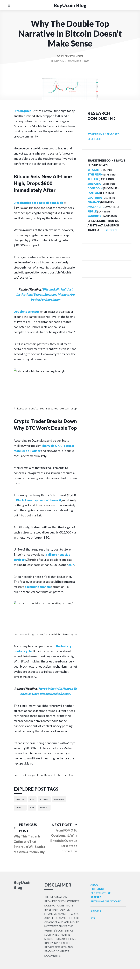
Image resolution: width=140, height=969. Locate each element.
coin (71, 565)
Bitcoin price (22, 111)
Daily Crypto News (70, 56)
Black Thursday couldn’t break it (38, 500)
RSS (92, 918)
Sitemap (95, 911)
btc (32, 799)
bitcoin (20, 799)
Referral (96, 897)
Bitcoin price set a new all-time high (38, 202)
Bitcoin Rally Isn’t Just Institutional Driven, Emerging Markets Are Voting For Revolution (45, 294)
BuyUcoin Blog (70, 5)
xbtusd (44, 807)
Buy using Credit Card (105, 901)
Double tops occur (26, 311)
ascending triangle (38, 587)
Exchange (97, 889)
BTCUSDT (59, 799)
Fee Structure (100, 893)
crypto (20, 807)
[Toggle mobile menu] (9, 5)
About (95, 884)
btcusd (44, 799)
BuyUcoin (57, 61)
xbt (32, 807)
